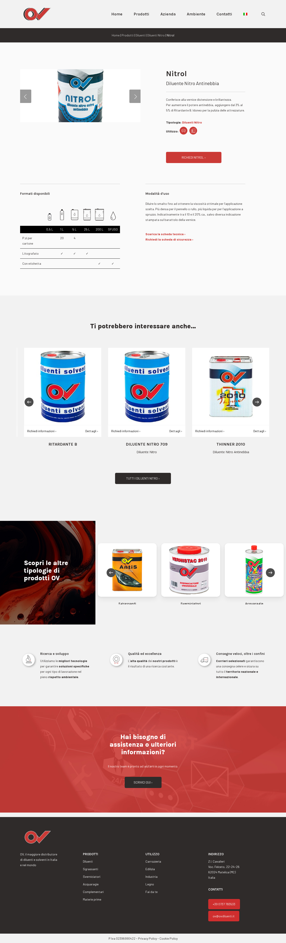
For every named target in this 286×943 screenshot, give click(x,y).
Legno (149, 884)
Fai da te (151, 892)
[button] (193, 157)
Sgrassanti (90, 869)
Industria (151, 876)
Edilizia (150, 869)
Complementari (93, 892)
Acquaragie (91, 884)
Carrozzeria (153, 861)
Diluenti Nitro (156, 35)
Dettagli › (88, 431)
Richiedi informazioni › (38, 431)
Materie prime (92, 899)
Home (116, 35)
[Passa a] (245, 14)
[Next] (256, 402)
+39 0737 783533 (224, 904)
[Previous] (29, 402)
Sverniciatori (91, 876)
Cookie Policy (169, 938)
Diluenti (140, 35)
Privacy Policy (147, 938)
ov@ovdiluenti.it (224, 916)
